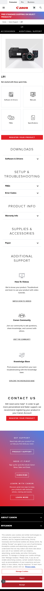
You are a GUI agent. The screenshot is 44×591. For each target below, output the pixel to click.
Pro (22, 2)
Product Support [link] (22, 452)
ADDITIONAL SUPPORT (30, 31)
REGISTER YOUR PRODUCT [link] (22, 418)
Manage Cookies (22, 571)
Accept (22, 585)
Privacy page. (30, 567)
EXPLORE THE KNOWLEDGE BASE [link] (21, 381)
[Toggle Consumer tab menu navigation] (3, 8)
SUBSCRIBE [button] (22, 475)
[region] (22, 559)
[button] (37, 243)
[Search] (41, 8)
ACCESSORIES (8, 31)
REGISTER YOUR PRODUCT (22, 137)
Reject (22, 578)
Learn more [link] (22, 497)
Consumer (13, 2)
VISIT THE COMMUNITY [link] (22, 339)
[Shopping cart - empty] (34, 8)
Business (31, 2)
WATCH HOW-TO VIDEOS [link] (22, 301)
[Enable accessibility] (3, 581)
